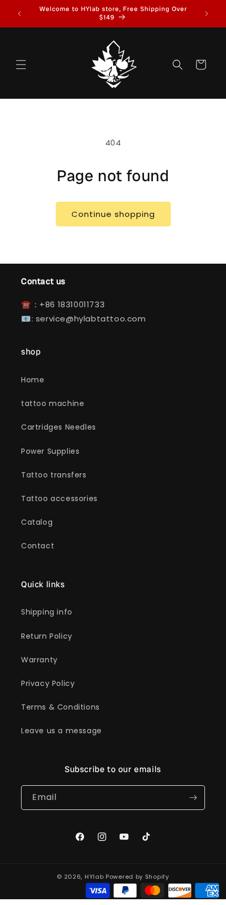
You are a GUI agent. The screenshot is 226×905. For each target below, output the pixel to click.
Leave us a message (61, 730)
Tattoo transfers (54, 475)
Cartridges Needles (58, 427)
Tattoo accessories (59, 498)
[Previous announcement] (19, 13)
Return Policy (47, 636)
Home (32, 380)
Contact (37, 545)
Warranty (39, 659)
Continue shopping (113, 214)
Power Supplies (50, 451)
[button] (21, 64)
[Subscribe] (192, 797)
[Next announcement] (206, 13)
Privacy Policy (48, 683)
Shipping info (47, 612)
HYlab (94, 876)
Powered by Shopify (137, 876)
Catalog (37, 522)
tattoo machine (52, 403)
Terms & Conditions (60, 707)
